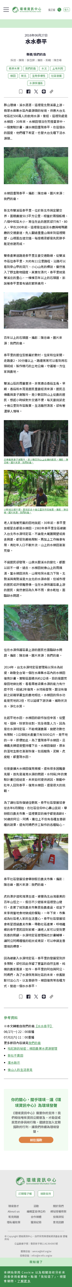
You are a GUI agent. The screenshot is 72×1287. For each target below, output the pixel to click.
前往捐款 (36, 1140)
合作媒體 (36, 1217)
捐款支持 (45, 1193)
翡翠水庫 (14, 68)
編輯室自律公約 (36, 1211)
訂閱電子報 (25, 1193)
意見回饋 (58, 1222)
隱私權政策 (13, 1222)
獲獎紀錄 (36, 1222)
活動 (36, 1206)
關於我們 (58, 1206)
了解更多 (24, 1281)
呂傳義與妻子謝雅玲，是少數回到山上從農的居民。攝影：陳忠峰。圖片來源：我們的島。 (36, 461)
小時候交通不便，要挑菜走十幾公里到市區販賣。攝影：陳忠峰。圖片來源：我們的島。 (36, 511)
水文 (44, 68)
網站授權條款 (58, 1211)
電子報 (51, 9)
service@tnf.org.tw (41, 1251)
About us (14, 1211)
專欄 (29, 54)
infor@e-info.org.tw (41, 1255)
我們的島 (40, 54)
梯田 (13, 76)
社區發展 (56, 76)
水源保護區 (36, 83)
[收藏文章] (21, 91)
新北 (23, 76)
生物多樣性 (39, 76)
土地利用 (57, 68)
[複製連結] (51, 91)
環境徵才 (13, 1206)
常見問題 (13, 1217)
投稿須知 (58, 1217)
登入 (66, 9)
